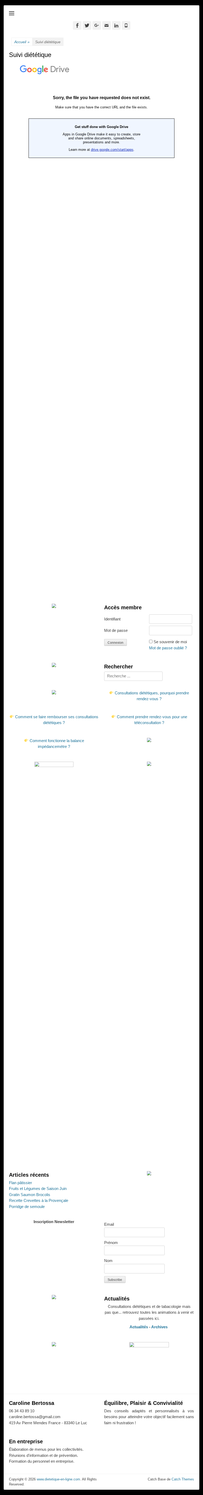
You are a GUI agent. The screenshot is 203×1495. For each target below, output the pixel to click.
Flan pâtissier (20, 1182)
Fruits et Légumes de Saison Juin (38, 1188)
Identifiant (112, 619)
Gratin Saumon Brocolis (29, 1194)
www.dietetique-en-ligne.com (58, 1479)
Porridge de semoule (27, 1206)
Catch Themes (183, 1479)
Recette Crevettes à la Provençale (38, 1200)
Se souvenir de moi (170, 642)
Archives (160, 1327)
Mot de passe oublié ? (168, 648)
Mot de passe (116, 630)
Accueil (22, 42)
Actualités (139, 1327)
